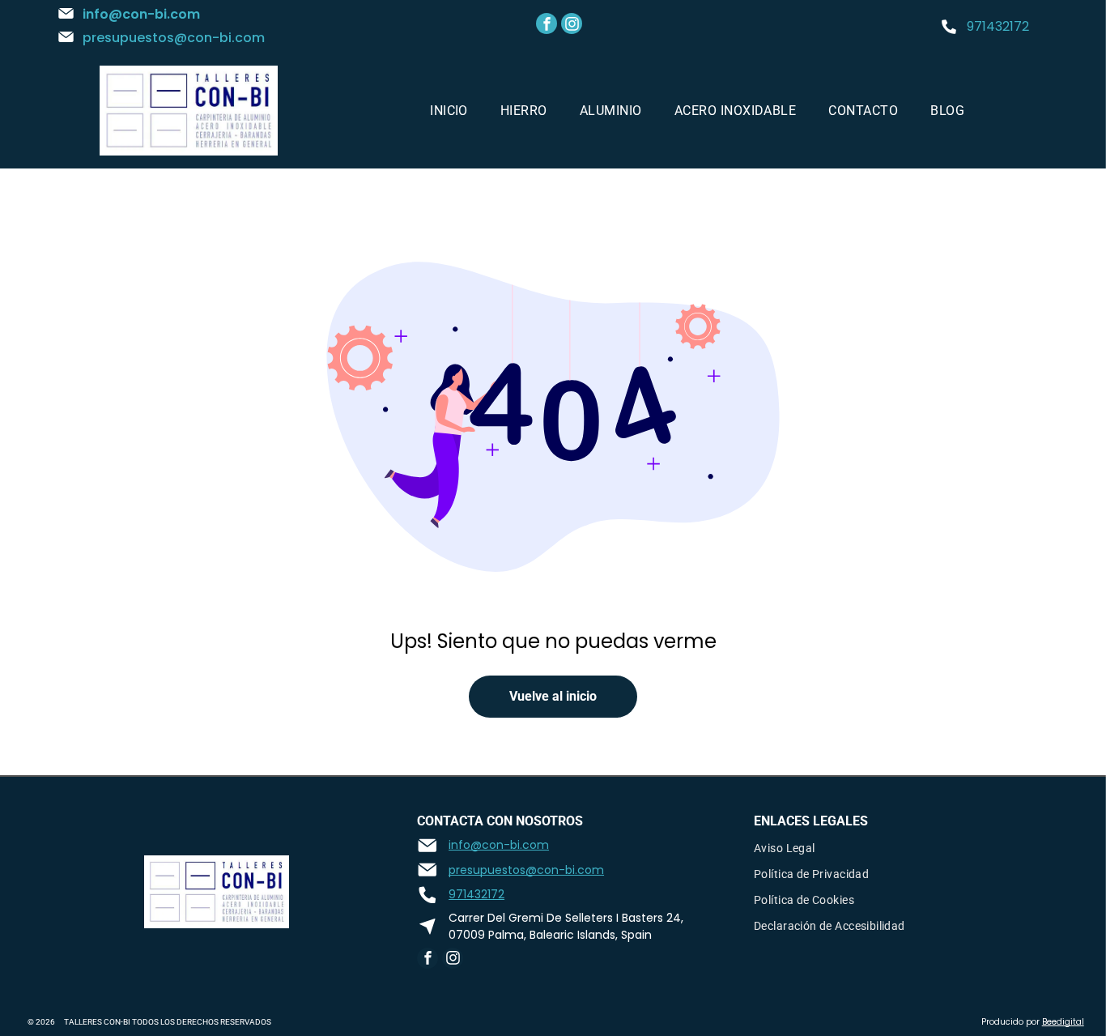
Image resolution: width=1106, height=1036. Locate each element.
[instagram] (571, 25)
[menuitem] (449, 110)
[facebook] (546, 25)
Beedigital (1063, 1022)
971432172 (998, 26)
